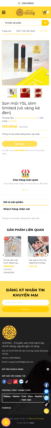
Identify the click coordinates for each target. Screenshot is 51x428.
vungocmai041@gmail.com (20, 362)
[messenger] (46, 391)
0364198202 (28, 3)
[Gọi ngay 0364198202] (5, 422)
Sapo (32, 423)
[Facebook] (46, 384)
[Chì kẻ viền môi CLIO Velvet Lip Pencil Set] (12, 246)
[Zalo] (46, 398)
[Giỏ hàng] (45, 12)
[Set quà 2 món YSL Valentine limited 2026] (38, 246)
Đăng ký (25, 309)
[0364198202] (46, 411)
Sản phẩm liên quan (25, 230)
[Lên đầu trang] (45, 420)
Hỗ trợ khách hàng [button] (12, 369)
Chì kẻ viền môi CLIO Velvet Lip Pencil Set (11, 261)
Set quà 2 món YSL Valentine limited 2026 (38, 261)
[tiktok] (46, 404)
